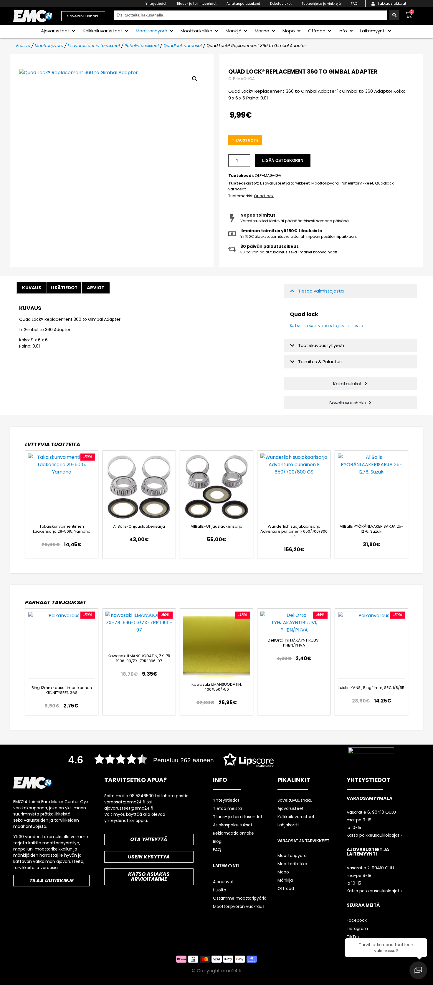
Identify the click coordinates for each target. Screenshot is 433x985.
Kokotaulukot (281, 3)
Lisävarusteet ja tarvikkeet (94, 46)
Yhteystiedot (156, 3)
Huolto (219, 890)
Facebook (357, 920)
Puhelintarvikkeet (142, 46)
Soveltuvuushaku (295, 800)
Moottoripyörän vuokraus (239, 906)
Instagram (357, 928)
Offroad (285, 888)
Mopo (283, 872)
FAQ (354, 3)
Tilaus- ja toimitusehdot (196, 3)
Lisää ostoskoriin (282, 160)
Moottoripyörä (49, 46)
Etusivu (23, 46)
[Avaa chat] (418, 970)
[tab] (96, 287)
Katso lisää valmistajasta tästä (326, 325)
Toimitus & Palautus (320, 361)
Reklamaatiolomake (233, 833)
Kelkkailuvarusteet (296, 817)
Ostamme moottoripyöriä (240, 898)
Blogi (217, 841)
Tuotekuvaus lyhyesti (321, 345)
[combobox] (250, 15)
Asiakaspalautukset (243, 3)
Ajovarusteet (290, 808)
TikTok (353, 937)
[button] (59, 30)
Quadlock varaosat (182, 46)
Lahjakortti (288, 825)
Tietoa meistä (227, 808)
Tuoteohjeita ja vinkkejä (321, 3)
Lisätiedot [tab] (64, 288)
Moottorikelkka (292, 864)
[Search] (394, 15)
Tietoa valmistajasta (321, 291)
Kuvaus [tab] (31, 288)
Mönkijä (285, 880)
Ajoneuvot (223, 882)
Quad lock (264, 196)
